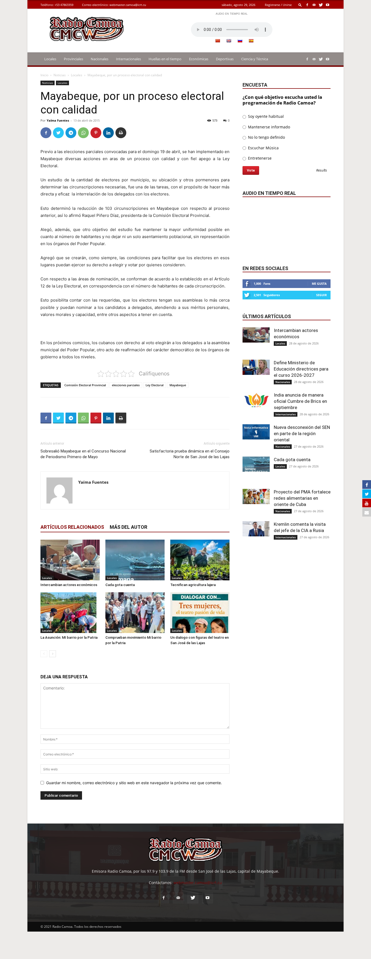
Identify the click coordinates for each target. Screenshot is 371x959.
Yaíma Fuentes (58, 120)
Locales (50, 58)
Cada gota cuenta (120, 585)
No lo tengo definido (266, 137)
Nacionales (99, 58)
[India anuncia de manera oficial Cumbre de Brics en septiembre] (256, 399)
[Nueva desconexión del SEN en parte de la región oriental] (256, 431)
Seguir (321, 295)
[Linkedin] (108, 132)
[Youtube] (328, 4)
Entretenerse (259, 158)
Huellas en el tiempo (165, 58)
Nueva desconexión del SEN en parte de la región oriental (302, 433)
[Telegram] (70, 132)
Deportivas (225, 58)
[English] (228, 41)
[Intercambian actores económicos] (70, 560)
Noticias (60, 75)
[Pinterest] (95, 132)
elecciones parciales (126, 385)
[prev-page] (43, 653)
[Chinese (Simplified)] (217, 41)
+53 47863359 (64, 5)
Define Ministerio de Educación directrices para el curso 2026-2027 (301, 369)
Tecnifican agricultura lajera (193, 585)
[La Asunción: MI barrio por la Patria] (70, 612)
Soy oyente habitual (265, 116)
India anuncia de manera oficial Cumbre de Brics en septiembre (300, 401)
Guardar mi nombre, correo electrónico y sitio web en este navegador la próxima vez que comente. (134, 782)
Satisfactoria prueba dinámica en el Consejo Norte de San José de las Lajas (189, 454)
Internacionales (128, 58)
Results (321, 170)
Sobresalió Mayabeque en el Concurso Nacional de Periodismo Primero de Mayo (83, 454)
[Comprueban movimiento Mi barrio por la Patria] (135, 612)
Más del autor (128, 527)
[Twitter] (321, 4)
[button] (300, 5)
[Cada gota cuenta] (135, 560)
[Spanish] (251, 41)
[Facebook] (307, 4)
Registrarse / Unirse (278, 5)
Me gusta (319, 283)
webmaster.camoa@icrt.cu (127, 5)
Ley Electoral (155, 385)
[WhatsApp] (83, 132)
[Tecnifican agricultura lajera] (199, 560)
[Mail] (314, 4)
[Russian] (239, 41)
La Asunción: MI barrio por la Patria (69, 637)
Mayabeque (177, 385)
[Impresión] (120, 132)
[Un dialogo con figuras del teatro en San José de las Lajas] (199, 612)
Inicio (44, 75)
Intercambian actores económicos (68, 585)
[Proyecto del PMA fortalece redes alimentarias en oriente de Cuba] (256, 496)
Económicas (198, 58)
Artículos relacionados (72, 527)
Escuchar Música (263, 147)
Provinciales (73, 58)
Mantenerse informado (268, 126)
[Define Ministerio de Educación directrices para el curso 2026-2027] (256, 367)
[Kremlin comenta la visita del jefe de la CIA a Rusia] (256, 528)
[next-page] (52, 653)
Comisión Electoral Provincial (85, 385)
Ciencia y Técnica (254, 58)
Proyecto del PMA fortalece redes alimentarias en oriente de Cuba (302, 498)
